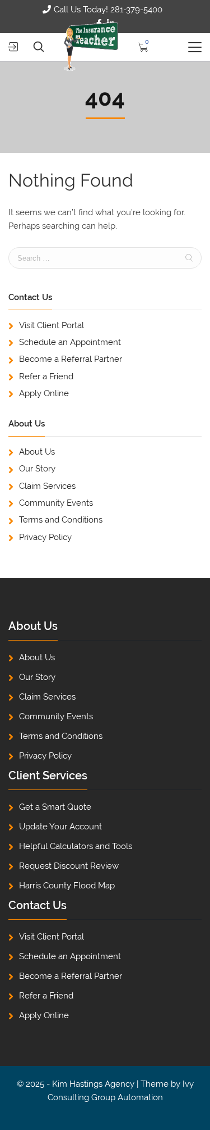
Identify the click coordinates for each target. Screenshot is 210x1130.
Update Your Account (60, 827)
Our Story (37, 469)
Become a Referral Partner (70, 359)
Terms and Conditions (60, 520)
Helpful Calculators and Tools (75, 846)
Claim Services (47, 486)
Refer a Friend (46, 376)
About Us (37, 452)
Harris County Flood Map (67, 886)
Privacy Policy (45, 537)
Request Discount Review (69, 866)
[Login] (13, 47)
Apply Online (44, 393)
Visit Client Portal (51, 325)
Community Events (56, 503)
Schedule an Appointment (70, 342)
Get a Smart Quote (55, 807)
